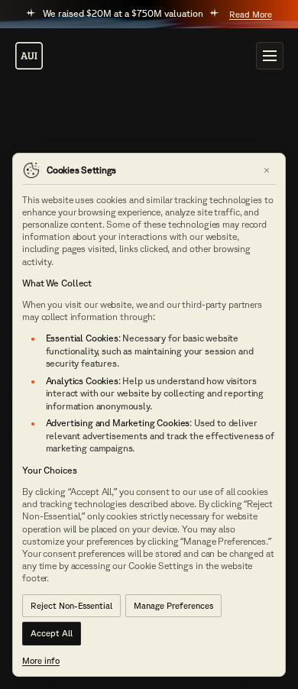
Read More (250, 14)
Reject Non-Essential (71, 605)
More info (41, 660)
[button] (269, 56)
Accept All (52, 633)
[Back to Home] (29, 56)
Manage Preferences (173, 605)
